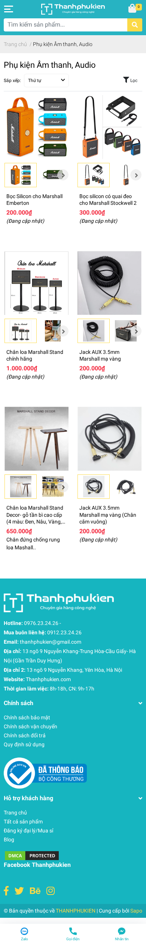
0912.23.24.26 (64, 632)
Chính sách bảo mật (27, 717)
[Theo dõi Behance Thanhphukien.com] (35, 891)
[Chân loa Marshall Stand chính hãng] (36, 283)
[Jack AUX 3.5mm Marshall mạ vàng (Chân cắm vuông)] (109, 439)
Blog (9, 840)
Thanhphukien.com (48, 679)
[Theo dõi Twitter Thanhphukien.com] (19, 891)
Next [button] (63, 174)
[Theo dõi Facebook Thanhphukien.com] (6, 891)
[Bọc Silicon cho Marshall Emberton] (36, 127)
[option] (20, 175)
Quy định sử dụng (24, 744)
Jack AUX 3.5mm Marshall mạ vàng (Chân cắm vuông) (107, 514)
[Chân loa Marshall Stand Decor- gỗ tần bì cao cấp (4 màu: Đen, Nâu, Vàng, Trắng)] (36, 439)
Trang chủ (15, 813)
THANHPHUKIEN (75, 911)
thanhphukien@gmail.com (50, 642)
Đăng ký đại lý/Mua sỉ (28, 831)
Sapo (136, 911)
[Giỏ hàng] (132, 9)
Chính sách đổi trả (25, 735)
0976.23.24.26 (41, 623)
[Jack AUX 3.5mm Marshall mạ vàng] (109, 283)
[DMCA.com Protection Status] (32, 855)
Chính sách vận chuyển (30, 726)
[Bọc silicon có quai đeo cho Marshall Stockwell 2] (109, 127)
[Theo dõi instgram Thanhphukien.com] (50, 891)
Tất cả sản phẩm (23, 822)
